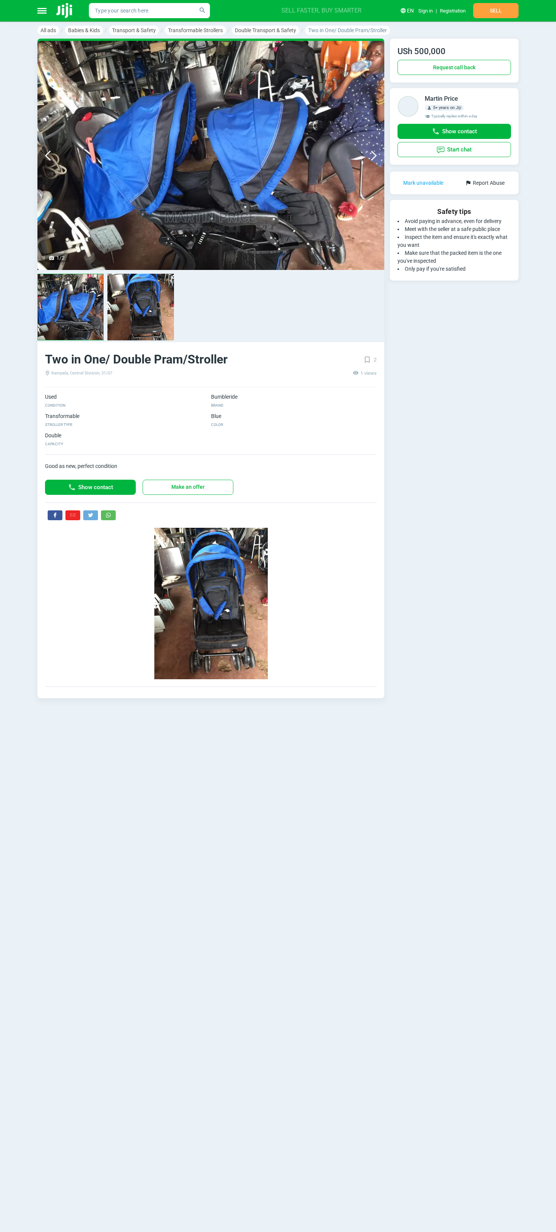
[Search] (202, 10)
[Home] (65, 10)
